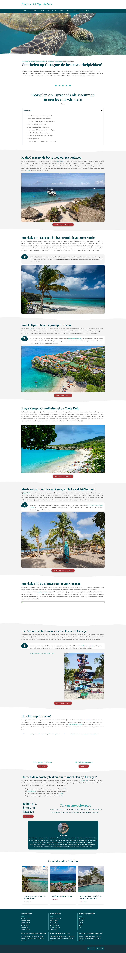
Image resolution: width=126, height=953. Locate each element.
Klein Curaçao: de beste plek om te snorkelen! (39, 118)
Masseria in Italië (54, 925)
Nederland (33, 10)
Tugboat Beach (26, 493)
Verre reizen (52, 10)
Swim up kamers (54, 929)
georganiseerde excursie (42, 592)
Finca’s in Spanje (54, 922)
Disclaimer (81, 918)
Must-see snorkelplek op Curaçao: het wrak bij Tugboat (41, 130)
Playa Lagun (32, 328)
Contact (81, 925)
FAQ (80, 927)
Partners (81, 922)
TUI (65, 789)
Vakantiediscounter (31, 791)
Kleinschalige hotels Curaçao (55, 61)
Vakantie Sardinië (25, 918)
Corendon (61, 796)
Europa (42, 10)
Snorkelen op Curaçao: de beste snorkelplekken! (40, 116)
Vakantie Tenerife (25, 920)
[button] (101, 110)
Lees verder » (27, 902)
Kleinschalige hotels (36, 4)
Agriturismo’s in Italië (55, 918)
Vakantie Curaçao (25, 929)
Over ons (76, 10)
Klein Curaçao (60, 161)
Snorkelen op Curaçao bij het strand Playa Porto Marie (41, 121)
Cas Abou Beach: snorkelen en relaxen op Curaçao (40, 135)
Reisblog (81, 924)
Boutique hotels (54, 920)
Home (24, 10)
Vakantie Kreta (25, 925)
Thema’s (61, 10)
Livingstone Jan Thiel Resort (86, 720)
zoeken (84, 10)
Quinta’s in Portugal (55, 927)
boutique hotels (84, 780)
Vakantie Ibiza (24, 927)
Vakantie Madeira (25, 922)
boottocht (28, 170)
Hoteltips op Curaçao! (33, 138)
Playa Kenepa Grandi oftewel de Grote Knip (38, 127)
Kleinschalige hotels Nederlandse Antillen (36, 61)
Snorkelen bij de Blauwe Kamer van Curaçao (39, 133)
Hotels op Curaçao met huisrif (62, 896)
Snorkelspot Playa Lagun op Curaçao (37, 124)
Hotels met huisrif (54, 924)
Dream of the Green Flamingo (85, 645)
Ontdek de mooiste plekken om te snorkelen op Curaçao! (43, 141)
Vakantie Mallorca (25, 924)
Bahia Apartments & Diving (74, 338)
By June (61, 793)
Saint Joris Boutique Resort (75, 724)
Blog (68, 10)
